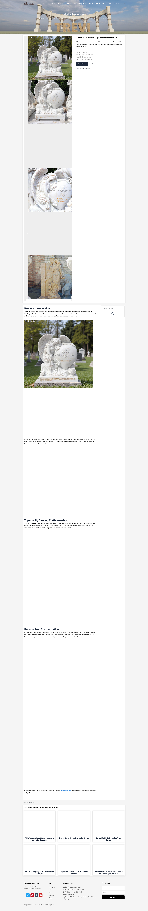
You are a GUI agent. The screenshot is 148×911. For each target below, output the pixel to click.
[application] (75, 3)
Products (48, 18)
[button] (122, 308)
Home (42, 18)
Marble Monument (74, 14)
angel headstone (84, 68)
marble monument (66, 790)
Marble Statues (58, 18)
